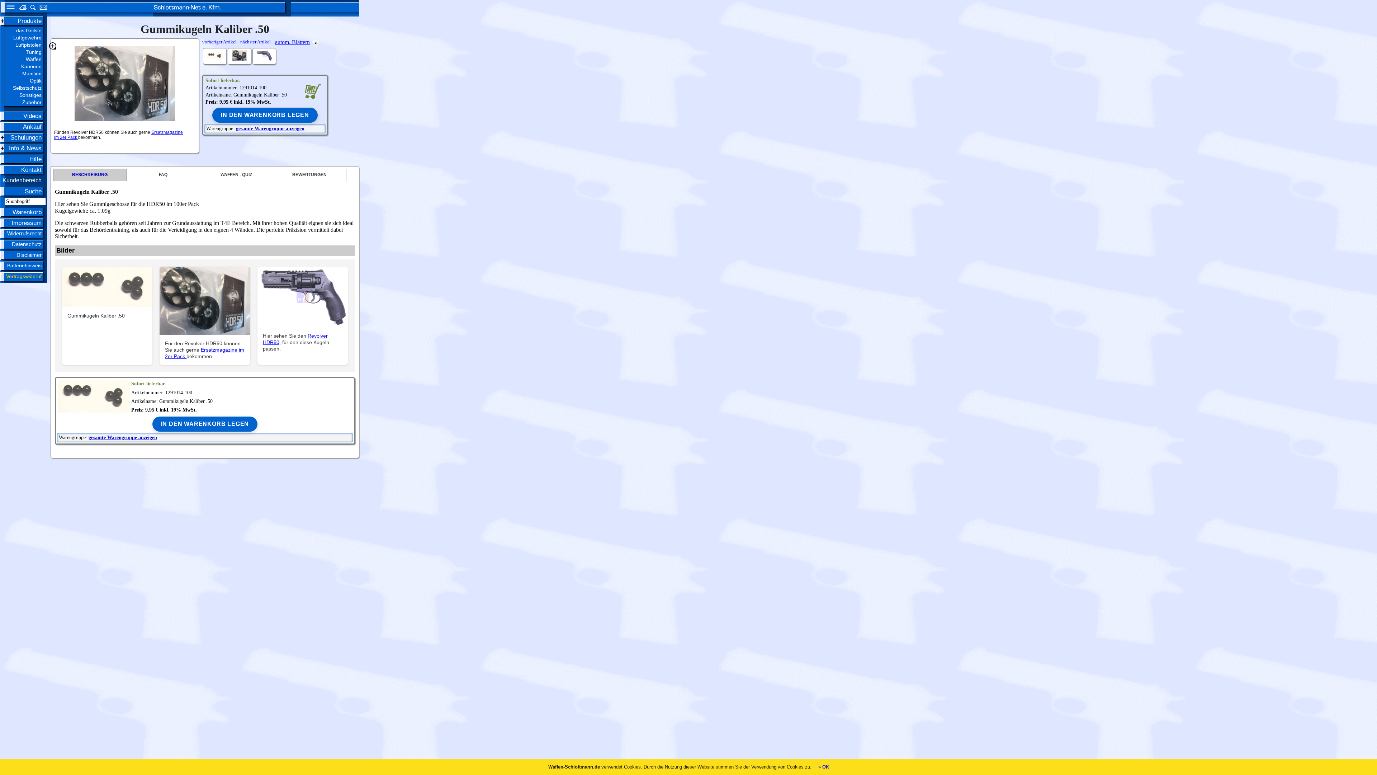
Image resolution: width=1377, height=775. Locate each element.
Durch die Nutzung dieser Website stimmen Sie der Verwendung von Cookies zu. (727, 767)
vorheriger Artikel (219, 41)
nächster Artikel (255, 41)
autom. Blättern (292, 42)
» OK (823, 767)
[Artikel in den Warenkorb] (312, 91)
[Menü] (8, 8)
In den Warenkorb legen (265, 115)
